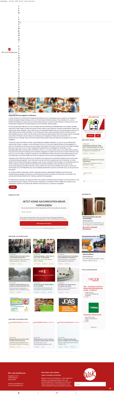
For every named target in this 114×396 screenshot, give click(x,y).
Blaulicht (61, 263)
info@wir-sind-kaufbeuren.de (15, 383)
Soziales (50, 292)
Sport (67, 292)
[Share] (110, 388)
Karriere (66, 346)
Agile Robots (31, 1)
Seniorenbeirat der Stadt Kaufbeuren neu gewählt (44, 285)
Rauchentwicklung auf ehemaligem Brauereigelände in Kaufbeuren (68, 256)
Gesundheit (37, 263)
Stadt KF (21, 1)
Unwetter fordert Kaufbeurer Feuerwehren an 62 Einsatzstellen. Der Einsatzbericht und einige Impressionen (19, 287)
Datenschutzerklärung (49, 228)
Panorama (93, 167)
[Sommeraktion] (94, 244)
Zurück (13, 187)
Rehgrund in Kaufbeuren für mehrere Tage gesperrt (93, 160)
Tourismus (19, 263)
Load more (93, 327)
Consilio (26, 1)
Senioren (51, 263)
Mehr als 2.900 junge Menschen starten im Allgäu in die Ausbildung (68, 339)
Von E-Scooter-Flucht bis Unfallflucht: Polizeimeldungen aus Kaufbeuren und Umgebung (93, 147)
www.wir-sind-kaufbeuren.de (15, 385)
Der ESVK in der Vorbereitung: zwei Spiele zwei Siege (67, 285)
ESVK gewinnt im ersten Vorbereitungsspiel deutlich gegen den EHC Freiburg (44, 340)
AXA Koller (11, 1)
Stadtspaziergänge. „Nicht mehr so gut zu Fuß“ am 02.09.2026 (44, 256)
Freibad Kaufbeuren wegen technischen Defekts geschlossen (19, 256)
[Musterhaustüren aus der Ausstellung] (94, 206)
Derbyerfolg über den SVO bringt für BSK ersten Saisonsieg (19, 339)
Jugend (60, 346)
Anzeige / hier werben (14, 297)
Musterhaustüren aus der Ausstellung (92, 217)
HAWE (16, 1)
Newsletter (12, 263)
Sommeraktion (88, 254)
